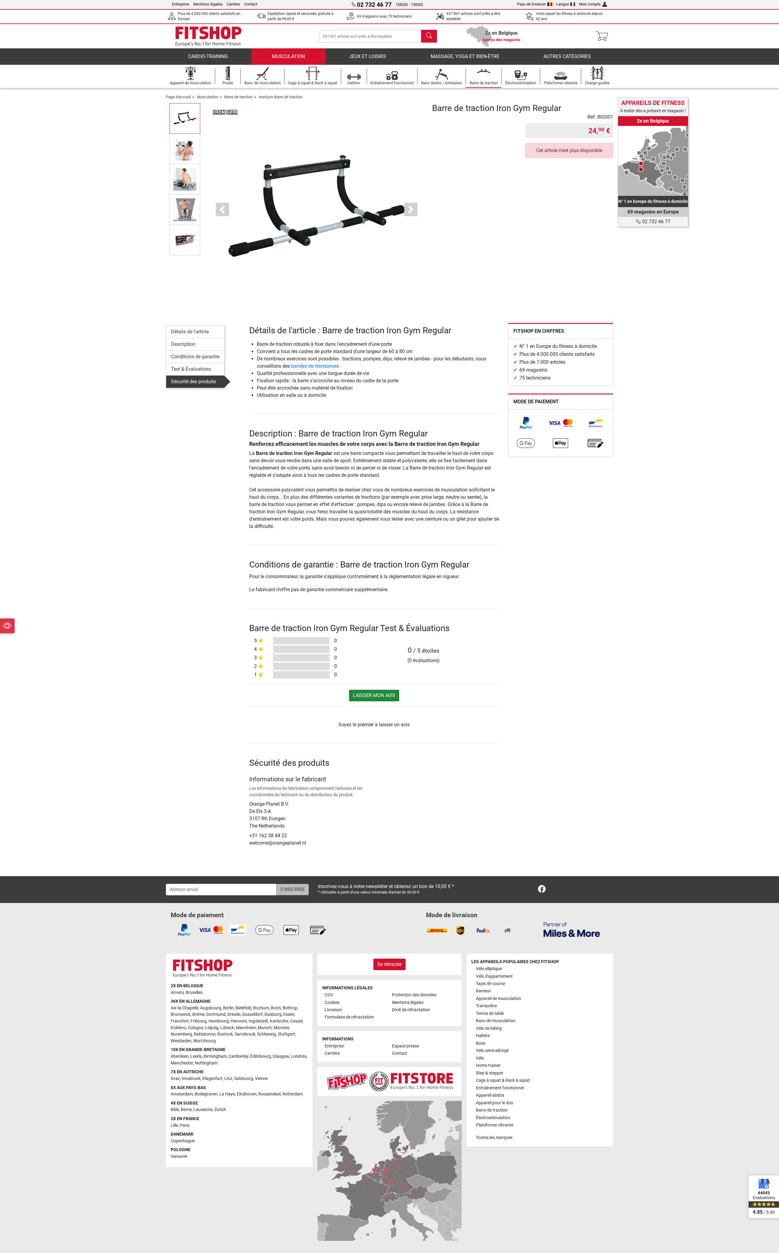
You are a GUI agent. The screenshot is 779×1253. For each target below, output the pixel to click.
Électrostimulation (493, 1117)
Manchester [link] (182, 1063)
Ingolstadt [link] (258, 1021)
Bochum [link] (261, 1008)
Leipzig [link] (211, 1027)
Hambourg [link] (218, 1021)
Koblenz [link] (178, 1027)
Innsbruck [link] (191, 1078)
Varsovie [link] (179, 1156)
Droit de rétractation (411, 1009)
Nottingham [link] (206, 1063)
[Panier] (604, 36)
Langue (562, 4)
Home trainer (488, 1065)
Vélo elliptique (489, 968)
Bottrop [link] (290, 1008)
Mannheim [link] (246, 1027)
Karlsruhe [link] (279, 1021)
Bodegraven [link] (206, 1094)
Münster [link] (281, 1027)
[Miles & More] (572, 929)
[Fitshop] (208, 36)
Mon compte (590, 4)
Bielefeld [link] (243, 1008)
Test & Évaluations (191, 369)
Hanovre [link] (239, 1021)
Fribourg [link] (198, 1021)
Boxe (480, 1043)
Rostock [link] (225, 1034)
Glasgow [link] (281, 1056)
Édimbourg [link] (260, 1056)
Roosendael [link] (269, 1094)
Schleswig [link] (266, 1034)
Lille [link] (174, 1125)
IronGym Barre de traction (280, 97)
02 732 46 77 (655, 221)
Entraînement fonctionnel (500, 1088)
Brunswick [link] (180, 1014)
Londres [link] (298, 1056)
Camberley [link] (238, 1056)
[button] (184, 118)
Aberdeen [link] (180, 1056)
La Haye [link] (227, 1094)
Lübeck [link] (227, 1027)
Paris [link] (185, 1125)
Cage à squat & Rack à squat (503, 1080)
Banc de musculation (495, 1020)
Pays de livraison (531, 4)
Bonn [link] (276, 1008)
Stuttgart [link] (286, 1034)
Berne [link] (186, 1109)
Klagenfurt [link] (212, 1078)
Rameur (483, 991)
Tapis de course (490, 983)
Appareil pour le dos (494, 1102)
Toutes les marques (494, 1137)
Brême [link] (198, 1014)
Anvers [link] (177, 992)
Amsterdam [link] (182, 1094)
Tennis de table (490, 1013)
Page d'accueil (178, 97)
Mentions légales (208, 4)
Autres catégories (567, 56)
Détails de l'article (190, 332)
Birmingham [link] (215, 1056)
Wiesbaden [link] (181, 1040)
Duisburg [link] (272, 1014)
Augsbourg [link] (210, 1008)
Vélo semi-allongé (492, 1050)
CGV (329, 995)
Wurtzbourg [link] (204, 1040)
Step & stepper (489, 1073)
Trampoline (486, 1005)
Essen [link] (289, 1014)
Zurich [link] (220, 1109)
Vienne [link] (261, 1078)
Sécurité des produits (193, 381)
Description (183, 344)
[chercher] (429, 36)
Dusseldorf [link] (252, 1014)
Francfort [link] (180, 1021)
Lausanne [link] (203, 1109)
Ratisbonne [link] (204, 1034)
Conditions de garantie (195, 356)
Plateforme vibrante (494, 1125)
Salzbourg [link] (243, 1078)
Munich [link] (265, 1027)
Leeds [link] (196, 1056)
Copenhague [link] (183, 1141)
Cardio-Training (208, 56)
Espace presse (405, 1046)
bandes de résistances (315, 366)
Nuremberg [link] (181, 1034)
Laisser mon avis (374, 695)
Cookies (332, 1002)
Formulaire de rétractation (349, 1017)
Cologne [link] (195, 1027)
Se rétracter (389, 964)
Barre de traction (238, 97)
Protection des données (414, 995)
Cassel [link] (296, 1021)
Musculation (288, 56)
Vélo (480, 1058)
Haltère (483, 1035)
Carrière (233, 4)
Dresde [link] (233, 1014)
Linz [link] (228, 1078)
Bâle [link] (175, 1109)
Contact (250, 4)
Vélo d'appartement (494, 976)
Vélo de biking (489, 1028)
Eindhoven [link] (247, 1094)
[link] (526, 423)
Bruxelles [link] (194, 992)
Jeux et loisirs (367, 56)
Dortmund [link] (215, 1014)
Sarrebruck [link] (245, 1034)
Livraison (333, 1009)
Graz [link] (175, 1078)
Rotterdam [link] (292, 1094)
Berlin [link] (228, 1008)
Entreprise (180, 4)
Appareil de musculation (498, 998)
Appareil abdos (490, 1095)
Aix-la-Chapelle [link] (184, 1008)
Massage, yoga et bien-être (465, 56)
